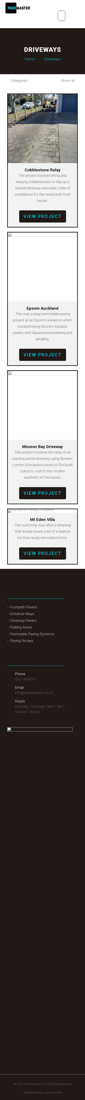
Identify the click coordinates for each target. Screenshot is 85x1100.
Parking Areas (21, 627)
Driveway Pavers (23, 620)
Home (30, 59)
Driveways (52, 59)
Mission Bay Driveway (42, 446)
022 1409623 (25, 679)
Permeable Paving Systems (32, 634)
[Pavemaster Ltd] (18, 7)
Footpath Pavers (23, 607)
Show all (67, 80)
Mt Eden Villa (42, 519)
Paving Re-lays (21, 640)
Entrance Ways (22, 614)
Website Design (33, 1092)
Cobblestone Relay (43, 169)
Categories (19, 80)
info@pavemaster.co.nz (34, 693)
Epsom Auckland (42, 308)
